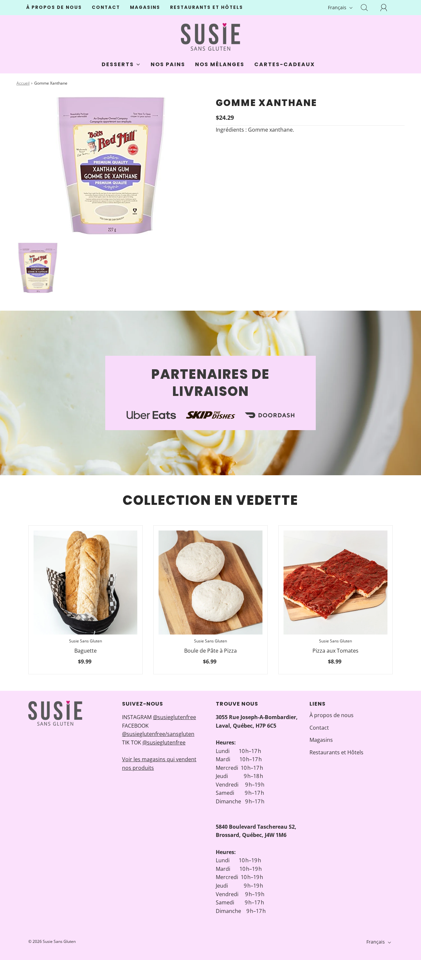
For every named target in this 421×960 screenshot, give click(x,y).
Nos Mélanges (219, 64)
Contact (106, 7)
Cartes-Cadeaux (284, 64)
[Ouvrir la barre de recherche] (368, 7)
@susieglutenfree (174, 717)
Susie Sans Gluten (85, 641)
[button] (37, 268)
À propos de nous (54, 7)
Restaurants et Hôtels (206, 7)
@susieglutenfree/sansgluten (158, 734)
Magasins (145, 7)
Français (338, 7)
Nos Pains (168, 64)
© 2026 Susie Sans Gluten (52, 941)
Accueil (23, 83)
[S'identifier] (387, 7)
